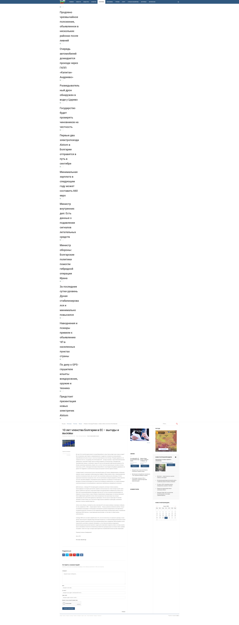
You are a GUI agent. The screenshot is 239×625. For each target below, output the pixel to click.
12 (163, 513)
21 (169, 515)
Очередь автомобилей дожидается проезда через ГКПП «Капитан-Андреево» (69, 63)
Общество (86, 1)
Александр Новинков (169, 462)
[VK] (81, 555)
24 (157, 517)
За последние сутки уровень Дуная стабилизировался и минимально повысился (69, 300)
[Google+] (70, 555)
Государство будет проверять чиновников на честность (69, 117)
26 (163, 517)
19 (163, 515)
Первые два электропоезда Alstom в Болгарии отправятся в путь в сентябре (69, 149)
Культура (93, 1)
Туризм (117, 1)
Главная (71, 1)
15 (172, 513)
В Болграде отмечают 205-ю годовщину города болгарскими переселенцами (139, 480)
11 (160, 513)
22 (172, 515)
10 (157, 513)
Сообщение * (64, 570)
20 (166, 515)
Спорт (123, 1)
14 (169, 513)
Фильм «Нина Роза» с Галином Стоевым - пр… (144, 459)
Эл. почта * (64, 590)
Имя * (63, 585)
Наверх (123, 611)
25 (160, 517)
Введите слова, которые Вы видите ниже (70, 600)
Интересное (152, 1)
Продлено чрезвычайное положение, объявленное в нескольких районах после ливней (69, 26)
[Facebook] (63, 555)
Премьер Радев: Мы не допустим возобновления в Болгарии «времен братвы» (165, 494)
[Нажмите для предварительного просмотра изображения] (93, 443)
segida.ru (177, 615)
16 (175, 513)
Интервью (143, 1)
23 (175, 515)
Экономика (110, 1)
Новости (78, 1)
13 (166, 513)
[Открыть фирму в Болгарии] (139, 440)
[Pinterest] (74, 555)
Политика (101, 1)
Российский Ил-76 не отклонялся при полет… (134, 459)
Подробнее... (134, 465)
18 (160, 515)
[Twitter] (67, 555)
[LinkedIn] (77, 555)
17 (157, 515)
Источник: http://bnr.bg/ (81, 539)
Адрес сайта (64, 595)
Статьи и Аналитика (133, 1)
